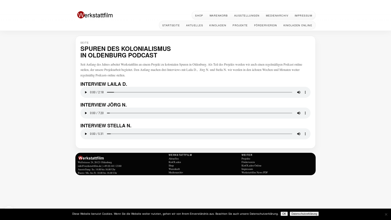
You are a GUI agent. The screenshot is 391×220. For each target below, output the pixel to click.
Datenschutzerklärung (304, 213)
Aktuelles (194, 25)
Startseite (171, 25)
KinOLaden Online (297, 25)
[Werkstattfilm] (122, 157)
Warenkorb (219, 15)
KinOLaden (217, 25)
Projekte (240, 25)
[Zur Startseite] (101, 15)
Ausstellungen (247, 15)
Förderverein (265, 25)
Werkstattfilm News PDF (255, 172)
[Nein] (386, 214)
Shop (199, 15)
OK (284, 213)
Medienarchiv (277, 15)
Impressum (303, 15)
